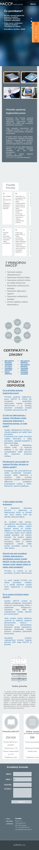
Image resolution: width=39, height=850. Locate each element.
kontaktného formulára (21, 473)
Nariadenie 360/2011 (25, 366)
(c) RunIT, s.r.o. (20, 845)
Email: (9, 779)
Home (8, 818)
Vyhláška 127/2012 (8, 365)
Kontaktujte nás (11, 157)
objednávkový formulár (20, 430)
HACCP (11, 4)
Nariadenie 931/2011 (9, 362)
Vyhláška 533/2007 (8, 369)
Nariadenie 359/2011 (25, 362)
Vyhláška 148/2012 (24, 369)
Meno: (9, 774)
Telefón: (8, 785)
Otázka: (8, 789)
